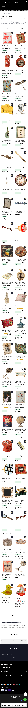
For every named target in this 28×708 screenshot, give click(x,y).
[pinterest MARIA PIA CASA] (21, 675)
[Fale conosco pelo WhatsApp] (25, 699)
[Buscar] (25, 6)
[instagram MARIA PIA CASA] (6, 675)
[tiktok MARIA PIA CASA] (17, 675)
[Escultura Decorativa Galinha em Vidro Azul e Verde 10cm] (22, 601)
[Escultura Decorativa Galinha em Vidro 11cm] (18, 601)
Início (2, 13)
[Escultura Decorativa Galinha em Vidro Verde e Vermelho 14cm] (25, 601)
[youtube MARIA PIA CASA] (14, 675)
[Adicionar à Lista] (12, 33)
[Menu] (2, 2)
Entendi (22, 705)
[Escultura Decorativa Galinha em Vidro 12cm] (20, 601)
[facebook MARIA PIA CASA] (10, 675)
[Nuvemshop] (10, 700)
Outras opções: (17, 598)
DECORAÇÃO (7, 13)
